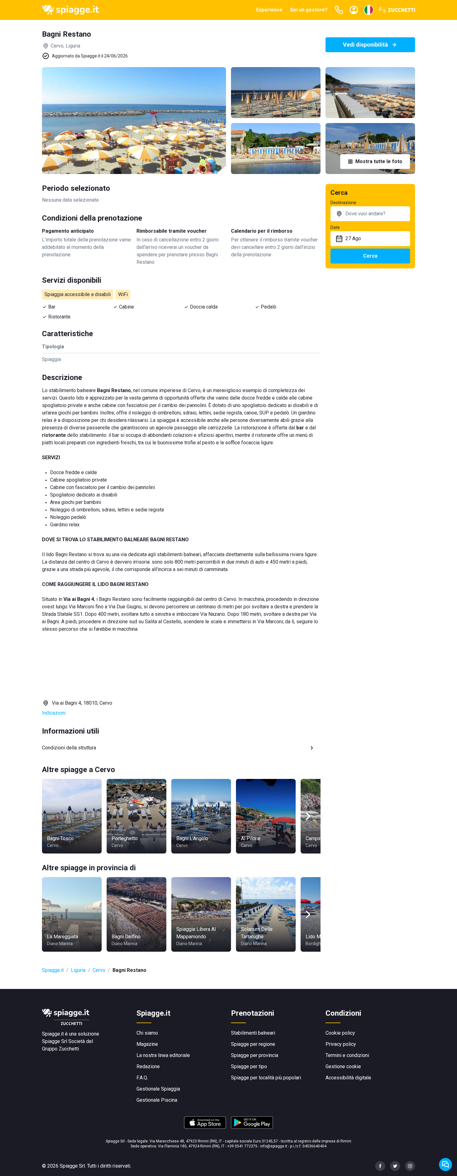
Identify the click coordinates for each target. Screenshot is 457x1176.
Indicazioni (54, 713)
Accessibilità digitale (348, 1078)
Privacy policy (340, 1044)
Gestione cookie (343, 1066)
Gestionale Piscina (156, 1100)
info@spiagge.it (273, 1146)
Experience (269, 10)
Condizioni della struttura (69, 748)
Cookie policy (340, 1033)
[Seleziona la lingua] (369, 10)
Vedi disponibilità (365, 44)
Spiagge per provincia (254, 1055)
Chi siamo (147, 1033)
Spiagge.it (53, 970)
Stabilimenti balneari (253, 1033)
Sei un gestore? (309, 10)
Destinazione (343, 202)
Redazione (148, 1066)
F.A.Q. (142, 1078)
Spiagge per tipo (249, 1066)
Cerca (370, 256)
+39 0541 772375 (242, 1146)
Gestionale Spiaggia (158, 1089)
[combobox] (370, 213)
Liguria (78, 970)
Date (335, 227)
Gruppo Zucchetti (60, 1049)
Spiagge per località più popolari (266, 1078)
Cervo (99, 970)
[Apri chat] (445, 1164)
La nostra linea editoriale (163, 1055)
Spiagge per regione (253, 1044)
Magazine (147, 1044)
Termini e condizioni (347, 1055)
